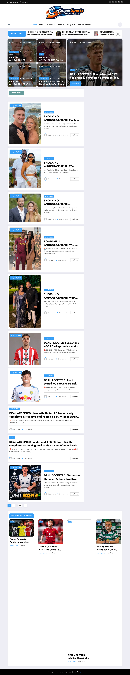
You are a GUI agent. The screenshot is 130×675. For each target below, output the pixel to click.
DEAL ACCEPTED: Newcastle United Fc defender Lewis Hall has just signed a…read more (50, 548)
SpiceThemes (83, 672)
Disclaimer (60, 24)
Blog (42, 54)
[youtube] (122, 2)
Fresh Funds (52, 553)
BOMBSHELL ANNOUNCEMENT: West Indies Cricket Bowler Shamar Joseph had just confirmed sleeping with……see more (62, 243)
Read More (75, 83)
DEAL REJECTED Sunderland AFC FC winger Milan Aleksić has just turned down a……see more (93, 33)
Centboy (22, 546)
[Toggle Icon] (9, 24)
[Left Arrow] (116, 34)
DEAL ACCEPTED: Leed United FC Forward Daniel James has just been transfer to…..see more (61, 381)
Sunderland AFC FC (83, 70)
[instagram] (119, 2)
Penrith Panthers (56, 78)
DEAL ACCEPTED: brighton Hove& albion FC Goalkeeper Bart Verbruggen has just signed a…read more (79, 657)
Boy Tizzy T (74, 42)
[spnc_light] (120, 24)
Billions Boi (43, 42)
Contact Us (50, 24)
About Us (42, 24)
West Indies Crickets (27, 78)
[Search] (114, 25)
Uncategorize (14, 52)
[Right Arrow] (120, 34)
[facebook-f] (110, 2)
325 (20, 506)
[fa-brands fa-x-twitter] (113, 2)
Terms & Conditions (84, 24)
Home (35, 24)
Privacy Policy (70, 24)
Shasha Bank (13, 42)
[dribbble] (116, 2)
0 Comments (63, 135)
